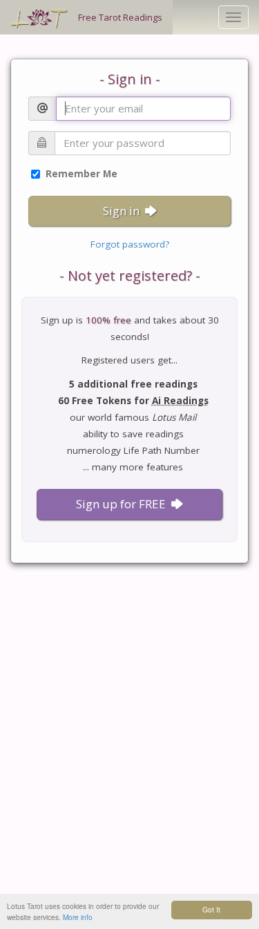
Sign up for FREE (121, 504)
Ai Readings (180, 400)
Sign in (121, 211)
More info (78, 917)
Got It (211, 909)
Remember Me (80, 174)
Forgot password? (129, 244)
